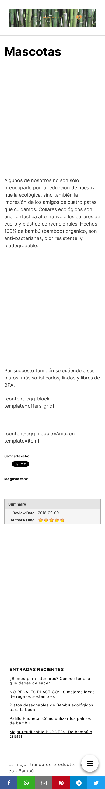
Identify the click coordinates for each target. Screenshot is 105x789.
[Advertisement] (52, 122)
